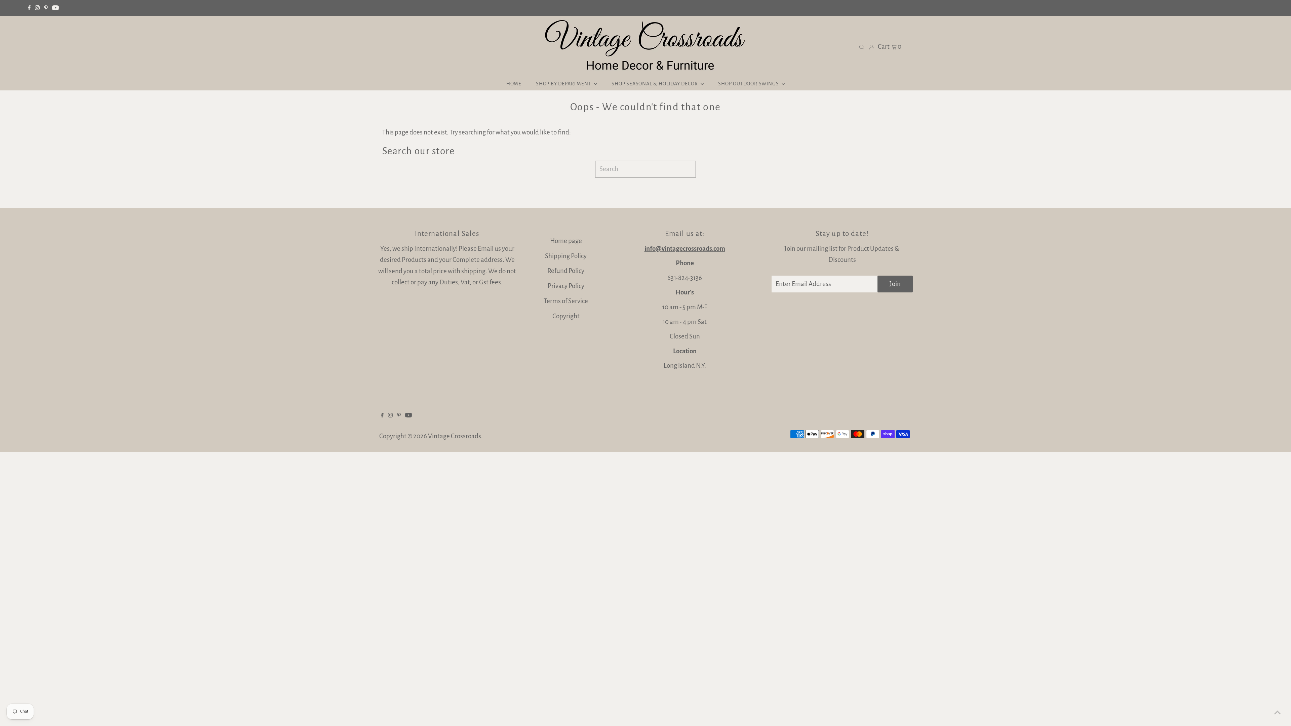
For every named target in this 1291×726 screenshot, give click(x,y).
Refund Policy (565, 270)
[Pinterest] (45, 8)
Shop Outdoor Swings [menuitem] (749, 83)
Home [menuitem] (513, 83)
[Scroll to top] (1277, 712)
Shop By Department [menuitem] (564, 83)
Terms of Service (566, 301)
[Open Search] (861, 46)
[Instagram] (37, 8)
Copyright (566, 316)
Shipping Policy (566, 255)
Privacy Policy (566, 285)
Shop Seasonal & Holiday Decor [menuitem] (655, 83)
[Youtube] (55, 8)
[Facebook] (29, 8)
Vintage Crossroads (454, 436)
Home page (566, 240)
